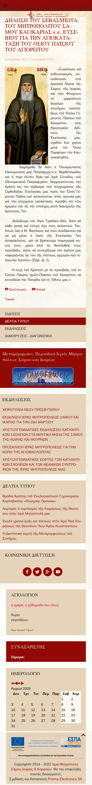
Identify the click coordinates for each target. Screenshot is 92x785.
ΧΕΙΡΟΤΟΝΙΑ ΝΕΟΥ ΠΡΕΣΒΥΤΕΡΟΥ (31, 410)
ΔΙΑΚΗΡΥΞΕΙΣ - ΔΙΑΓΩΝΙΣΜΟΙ (28, 336)
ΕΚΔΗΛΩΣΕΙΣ (15, 329)
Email (40, 289)
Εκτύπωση (17, 289)
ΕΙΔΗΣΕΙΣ (12, 314)
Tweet (9, 299)
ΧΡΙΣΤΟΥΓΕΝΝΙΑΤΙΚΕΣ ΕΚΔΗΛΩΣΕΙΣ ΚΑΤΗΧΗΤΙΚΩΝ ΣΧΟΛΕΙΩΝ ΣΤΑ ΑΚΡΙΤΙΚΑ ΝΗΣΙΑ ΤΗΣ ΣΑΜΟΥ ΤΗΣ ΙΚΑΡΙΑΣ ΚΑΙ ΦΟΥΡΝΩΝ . (42, 434)
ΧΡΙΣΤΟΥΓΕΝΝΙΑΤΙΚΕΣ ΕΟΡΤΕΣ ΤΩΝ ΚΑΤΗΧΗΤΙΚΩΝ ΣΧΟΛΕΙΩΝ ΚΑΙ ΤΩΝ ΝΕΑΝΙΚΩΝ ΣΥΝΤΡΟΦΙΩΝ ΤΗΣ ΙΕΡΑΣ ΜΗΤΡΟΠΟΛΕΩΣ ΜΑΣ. (41, 464)
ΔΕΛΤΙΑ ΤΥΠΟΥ (17, 321)
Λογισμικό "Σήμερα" (25, 630)
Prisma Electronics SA (65, 779)
